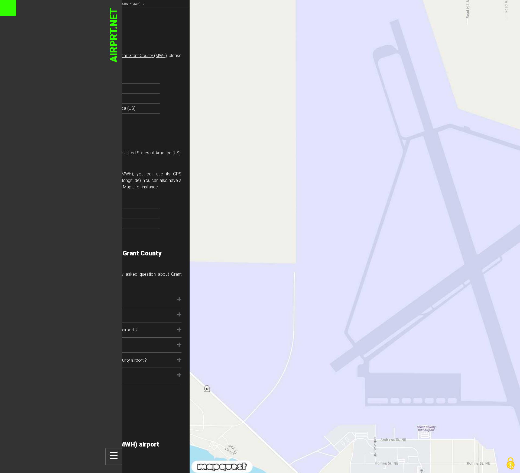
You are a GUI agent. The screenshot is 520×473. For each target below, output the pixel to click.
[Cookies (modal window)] (510, 464)
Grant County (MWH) (126, 3)
